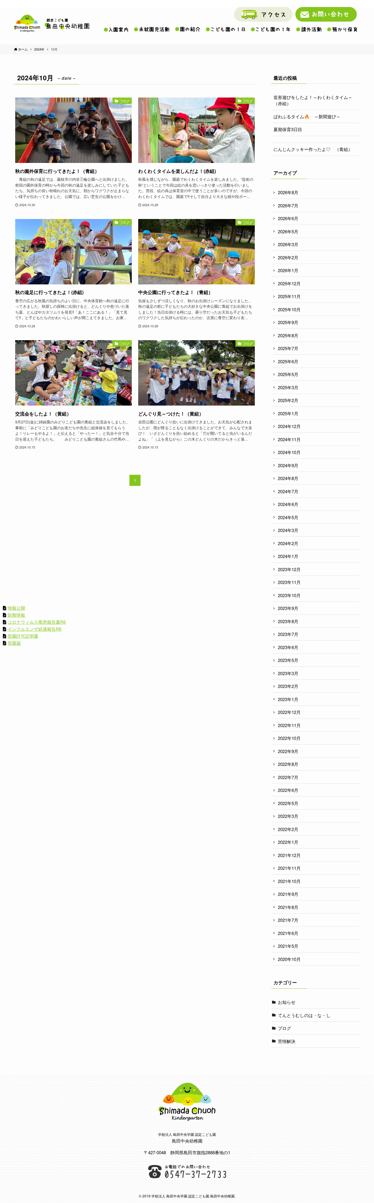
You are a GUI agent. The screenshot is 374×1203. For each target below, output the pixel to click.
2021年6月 (288, 933)
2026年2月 (288, 257)
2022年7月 (288, 777)
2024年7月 (288, 491)
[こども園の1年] (270, 29)
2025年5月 (288, 374)
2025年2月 (288, 400)
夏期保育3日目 (287, 129)
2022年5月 (288, 803)
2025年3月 (288, 387)
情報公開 (16, 608)
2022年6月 (288, 790)
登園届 (14, 643)
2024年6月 (288, 504)
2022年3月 (288, 816)
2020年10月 (289, 959)
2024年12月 (289, 426)
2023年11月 (289, 582)
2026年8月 (288, 192)
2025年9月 (288, 322)
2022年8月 (288, 764)
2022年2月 (288, 829)
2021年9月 (288, 894)
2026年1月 (288, 270)
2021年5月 (288, 946)
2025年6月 (288, 361)
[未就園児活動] (151, 29)
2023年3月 (288, 673)
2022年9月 (288, 751)
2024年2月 (288, 543)
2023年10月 (289, 595)
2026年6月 (288, 218)
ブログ (284, 1028)
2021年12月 (289, 855)
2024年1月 (288, 556)
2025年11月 (289, 296)
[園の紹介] (187, 29)
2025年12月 (289, 283)
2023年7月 (288, 634)
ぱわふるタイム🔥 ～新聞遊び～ (306, 116)
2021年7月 (288, 920)
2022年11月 (289, 725)
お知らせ (286, 1002)
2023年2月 (288, 686)
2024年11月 (289, 439)
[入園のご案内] (116, 29)
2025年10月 (289, 309)
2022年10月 (289, 738)
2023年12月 (289, 569)
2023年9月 (288, 608)
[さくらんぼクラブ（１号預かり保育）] (342, 29)
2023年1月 (288, 699)
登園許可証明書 (23, 636)
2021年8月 (288, 907)
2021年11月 (289, 868)
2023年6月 (288, 647)
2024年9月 (288, 465)
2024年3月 (288, 530)
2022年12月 (289, 712)
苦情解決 (286, 1041)
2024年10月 (289, 452)
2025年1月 (288, 413)
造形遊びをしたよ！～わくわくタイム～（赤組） (312, 100)
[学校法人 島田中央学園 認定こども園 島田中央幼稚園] (51, 23)
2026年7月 (288, 205)
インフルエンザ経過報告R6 (34, 629)
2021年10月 (289, 881)
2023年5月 (288, 660)
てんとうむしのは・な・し (304, 1015)
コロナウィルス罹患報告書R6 (37, 622)
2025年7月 (288, 348)
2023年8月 (288, 621)
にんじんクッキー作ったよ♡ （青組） (312, 149)
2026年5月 (288, 231)
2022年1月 (288, 842)
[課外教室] (308, 29)
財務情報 (16, 615)
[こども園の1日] (225, 29)
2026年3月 (288, 244)
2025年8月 (288, 335)
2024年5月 (288, 517)
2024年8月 (288, 478)
